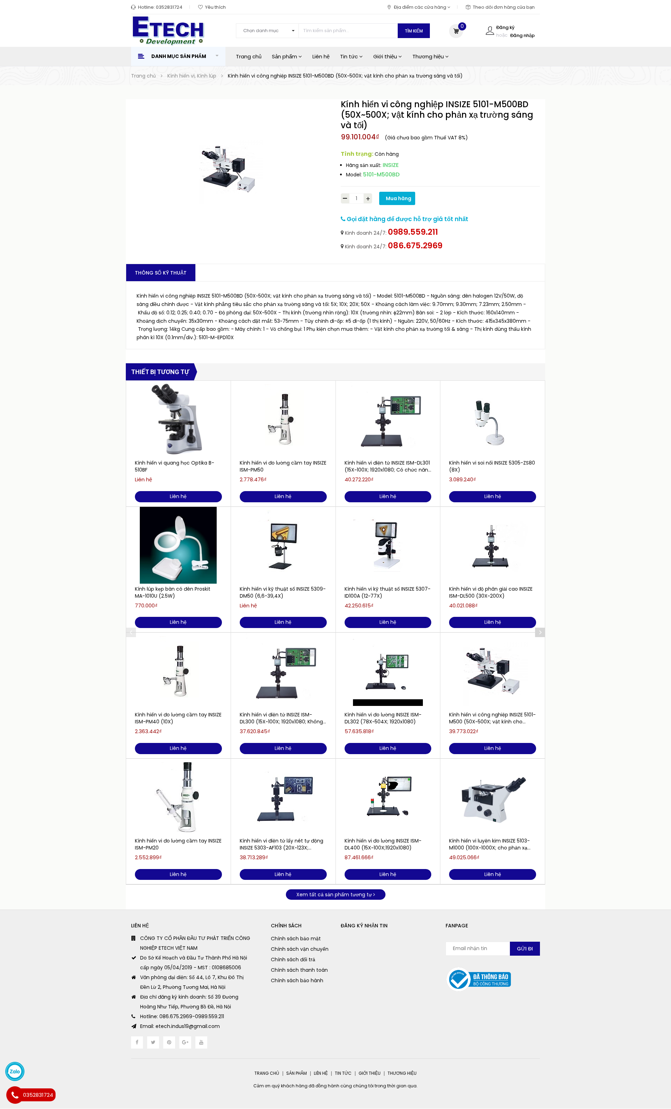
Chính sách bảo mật (296, 938)
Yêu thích (215, 7)
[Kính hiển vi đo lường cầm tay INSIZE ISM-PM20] (178, 797)
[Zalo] (14, 1071)
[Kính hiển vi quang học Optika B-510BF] (178, 419)
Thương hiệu (428, 56)
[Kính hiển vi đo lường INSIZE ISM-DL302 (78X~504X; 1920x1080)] (388, 671)
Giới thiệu (385, 56)
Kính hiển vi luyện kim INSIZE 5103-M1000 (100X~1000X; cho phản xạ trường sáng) (489, 844)
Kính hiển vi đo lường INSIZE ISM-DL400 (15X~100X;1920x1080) (383, 844)
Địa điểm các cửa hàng (420, 7)
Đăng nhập (522, 35)
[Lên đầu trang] (652, 1065)
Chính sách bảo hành (297, 980)
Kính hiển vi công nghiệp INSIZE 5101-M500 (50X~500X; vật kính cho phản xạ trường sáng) (492, 718)
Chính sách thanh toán (299, 969)
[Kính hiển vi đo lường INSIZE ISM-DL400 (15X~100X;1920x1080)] (388, 797)
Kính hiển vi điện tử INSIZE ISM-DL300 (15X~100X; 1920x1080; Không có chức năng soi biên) (281, 718)
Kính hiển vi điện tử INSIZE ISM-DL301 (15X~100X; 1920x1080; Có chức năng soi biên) (388, 466)
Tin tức (349, 56)
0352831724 (169, 7)
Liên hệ (321, 56)
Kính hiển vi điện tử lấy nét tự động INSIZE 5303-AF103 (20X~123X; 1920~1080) (281, 844)
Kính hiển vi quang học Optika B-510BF (174, 466)
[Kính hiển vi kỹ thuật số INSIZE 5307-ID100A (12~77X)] (388, 545)
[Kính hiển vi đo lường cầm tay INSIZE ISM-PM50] (283, 419)
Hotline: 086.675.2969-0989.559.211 (182, 1016)
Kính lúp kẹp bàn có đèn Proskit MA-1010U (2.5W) (172, 592)
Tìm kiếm (414, 31)
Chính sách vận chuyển (300, 949)
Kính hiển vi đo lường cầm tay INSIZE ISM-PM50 (283, 466)
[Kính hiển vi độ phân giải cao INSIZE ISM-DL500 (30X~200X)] (492, 545)
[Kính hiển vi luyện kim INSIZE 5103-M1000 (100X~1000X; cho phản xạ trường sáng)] (492, 797)
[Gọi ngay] (15, 1095)
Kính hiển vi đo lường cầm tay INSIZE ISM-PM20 (178, 844)
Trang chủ (248, 56)
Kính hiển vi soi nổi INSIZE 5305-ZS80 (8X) (492, 466)
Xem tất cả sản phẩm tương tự (334, 894)
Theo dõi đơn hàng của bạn (504, 7)
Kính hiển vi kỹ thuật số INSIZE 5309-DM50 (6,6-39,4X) (283, 592)
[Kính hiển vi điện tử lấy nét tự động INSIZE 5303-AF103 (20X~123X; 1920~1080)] (283, 797)
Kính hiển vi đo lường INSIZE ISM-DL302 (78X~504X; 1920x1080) (383, 718)
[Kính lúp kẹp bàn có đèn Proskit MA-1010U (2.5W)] (178, 545)
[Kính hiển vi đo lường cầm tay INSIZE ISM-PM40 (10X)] (178, 671)
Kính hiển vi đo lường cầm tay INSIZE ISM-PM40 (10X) (178, 718)
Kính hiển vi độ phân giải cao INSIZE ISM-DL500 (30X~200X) (491, 592)
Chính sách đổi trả (293, 959)
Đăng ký (505, 27)
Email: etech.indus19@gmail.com (180, 1026)
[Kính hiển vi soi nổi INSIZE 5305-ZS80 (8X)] (492, 419)
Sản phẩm (285, 56)
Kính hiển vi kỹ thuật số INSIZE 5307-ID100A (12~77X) (388, 592)
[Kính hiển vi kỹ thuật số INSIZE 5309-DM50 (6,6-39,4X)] (283, 545)
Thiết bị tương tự (160, 371)
